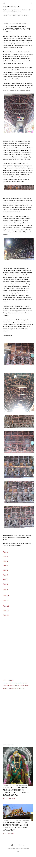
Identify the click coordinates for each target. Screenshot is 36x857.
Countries (13, 15)
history (21, 683)
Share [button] (4, 680)
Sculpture (13, 685)
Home (5, 15)
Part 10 (6, 596)
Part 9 (5, 590)
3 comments (11, 798)
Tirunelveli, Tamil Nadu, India (16, 688)
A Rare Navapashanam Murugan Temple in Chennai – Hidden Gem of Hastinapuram (16, 791)
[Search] (32, 3)
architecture (10, 683)
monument (6, 685)
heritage (16, 683)
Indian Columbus (11, 7)
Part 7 (5, 579)
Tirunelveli (26, 685)
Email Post (11, 680)
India (25, 683)
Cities (20, 15)
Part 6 (5, 575)
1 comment (11, 833)
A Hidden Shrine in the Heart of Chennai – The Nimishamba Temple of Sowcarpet (15, 826)
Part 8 (5, 584)
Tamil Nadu (19, 685)
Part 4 (5, 566)
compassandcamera (23, 848)
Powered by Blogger (19, 845)
